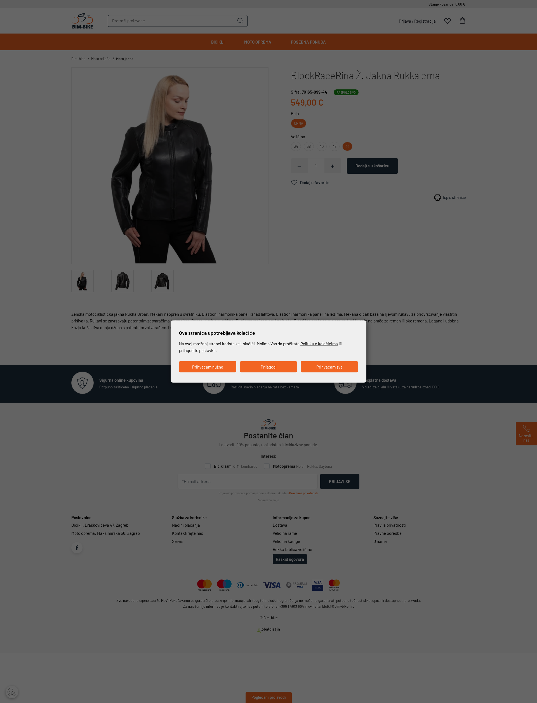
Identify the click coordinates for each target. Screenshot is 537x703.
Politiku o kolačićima (319, 343)
